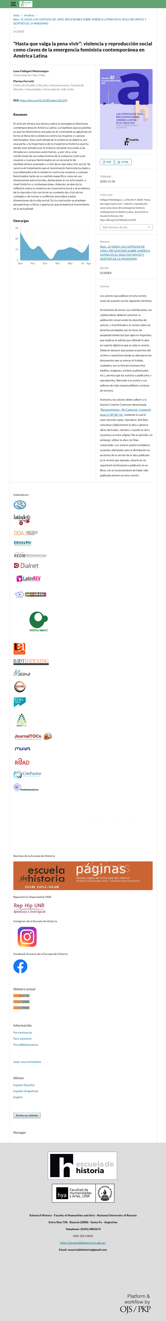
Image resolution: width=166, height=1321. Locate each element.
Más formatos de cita (115, 227)
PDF (108, 162)
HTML (125, 162)
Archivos (29, 15)
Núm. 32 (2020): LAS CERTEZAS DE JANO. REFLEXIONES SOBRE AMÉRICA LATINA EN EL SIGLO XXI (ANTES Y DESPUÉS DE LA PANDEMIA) (79, 21)
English (17, 1097)
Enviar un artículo (27, 1115)
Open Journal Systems (27, 1061)
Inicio (16, 15)
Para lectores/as (22, 1032)
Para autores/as (22, 1038)
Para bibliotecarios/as (25, 1044)
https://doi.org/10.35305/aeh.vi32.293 (43, 100)
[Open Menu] (13, 4)
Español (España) (23, 1085)
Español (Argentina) (25, 1091)
